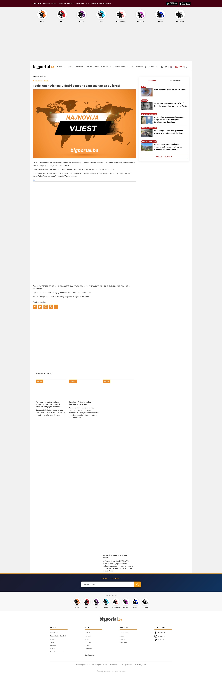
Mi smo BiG (80, 3)
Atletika (87, 645)
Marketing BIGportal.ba (100, 665)
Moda (122, 636)
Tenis (86, 639)
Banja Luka (54, 633)
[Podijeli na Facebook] (35, 307)
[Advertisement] (111, 43)
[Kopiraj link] (56, 307)
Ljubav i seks (124, 633)
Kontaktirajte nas (105, 3)
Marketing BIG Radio (50, 3)
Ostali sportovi (90, 655)
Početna (36, 76)
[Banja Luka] (171, 66)
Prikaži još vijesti (164, 157)
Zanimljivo (123, 642)
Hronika (53, 645)
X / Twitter (161, 640)
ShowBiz (122, 639)
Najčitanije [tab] (175, 81)
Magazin (124, 627)
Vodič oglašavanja (91, 3)
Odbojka (88, 642)
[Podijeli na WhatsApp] (51, 307)
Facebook (161, 632)
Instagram (161, 636)
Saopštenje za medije (57, 652)
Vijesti (53, 627)
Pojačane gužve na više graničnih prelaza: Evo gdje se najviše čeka (168, 131)
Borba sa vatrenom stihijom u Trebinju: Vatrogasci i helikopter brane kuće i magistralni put (168, 147)
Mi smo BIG (114, 665)
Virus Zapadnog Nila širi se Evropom (170, 89)
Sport (87, 627)
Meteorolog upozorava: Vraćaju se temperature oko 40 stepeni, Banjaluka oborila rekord (169, 119)
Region (52, 639)
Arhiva (43, 76)
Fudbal (87, 633)
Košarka (88, 636)
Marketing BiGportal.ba (66, 3)
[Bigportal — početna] (43, 67)
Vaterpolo (88, 652)
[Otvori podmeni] (64, 67)
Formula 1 (88, 649)
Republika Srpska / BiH (58, 636)
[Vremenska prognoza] (162, 67)
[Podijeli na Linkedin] (40, 307)
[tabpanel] (164, 121)
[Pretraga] (187, 66)
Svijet (52, 642)
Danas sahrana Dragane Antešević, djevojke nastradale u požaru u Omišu (170, 104)
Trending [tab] (152, 81)
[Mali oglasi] (166, 67)
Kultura (52, 649)
